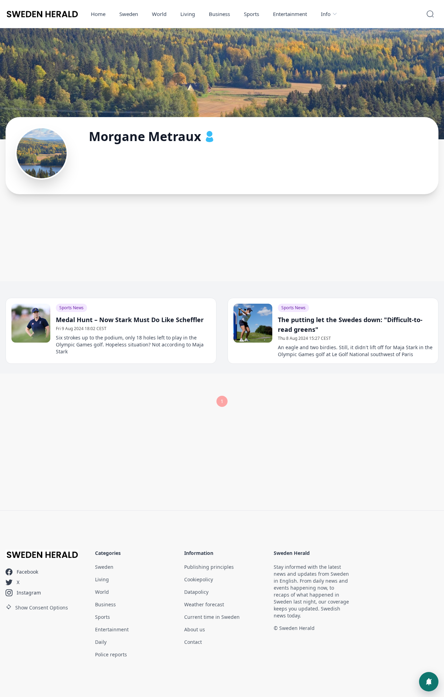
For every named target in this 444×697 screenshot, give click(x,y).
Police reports (111, 654)
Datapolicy (196, 592)
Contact (193, 642)
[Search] (430, 14)
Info (326, 13)
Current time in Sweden (212, 617)
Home (98, 13)
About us (194, 629)
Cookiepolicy (198, 579)
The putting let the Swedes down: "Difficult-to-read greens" (350, 324)
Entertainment (290, 13)
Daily (100, 642)
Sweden (128, 13)
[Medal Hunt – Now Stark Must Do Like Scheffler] (30, 323)
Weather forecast (204, 604)
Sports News (71, 308)
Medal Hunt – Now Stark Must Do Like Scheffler (130, 319)
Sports (251, 13)
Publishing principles (209, 567)
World (159, 13)
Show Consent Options (41, 607)
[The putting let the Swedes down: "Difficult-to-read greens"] (252, 323)
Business (219, 13)
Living (187, 13)
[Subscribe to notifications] (428, 681)
